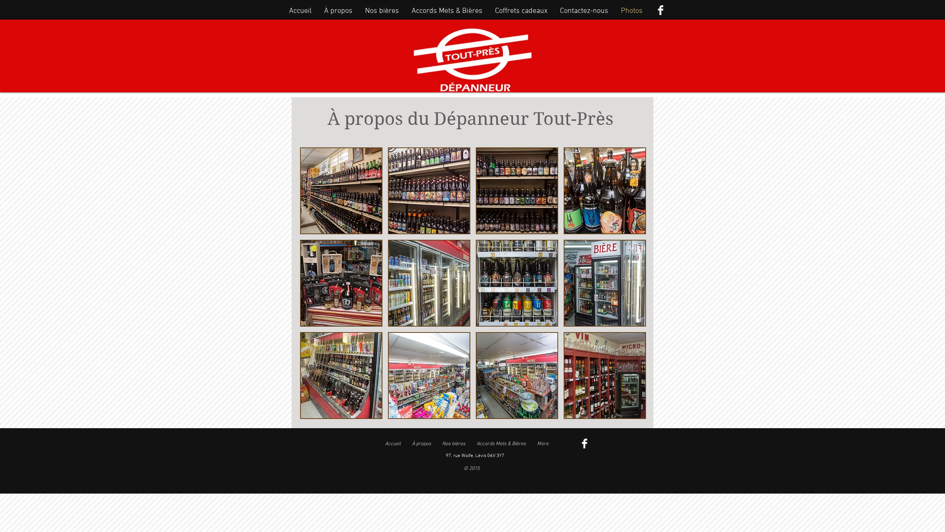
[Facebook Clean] (661, 10)
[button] (341, 190)
